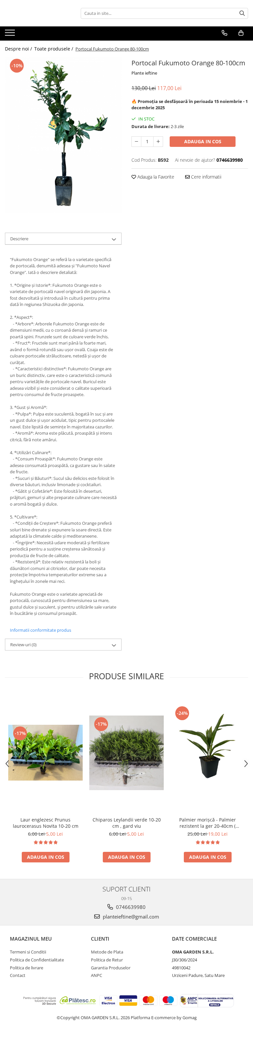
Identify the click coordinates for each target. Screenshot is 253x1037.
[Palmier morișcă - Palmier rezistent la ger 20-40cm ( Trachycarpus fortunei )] (207, 753)
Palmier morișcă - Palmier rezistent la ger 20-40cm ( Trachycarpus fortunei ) (207, 823)
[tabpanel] (63, 135)
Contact (17, 975)
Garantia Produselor (110, 968)
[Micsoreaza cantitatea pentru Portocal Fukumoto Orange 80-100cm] (136, 141)
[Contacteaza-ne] (224, 33)
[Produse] (10, 35)
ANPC (96, 975)
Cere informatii (205, 177)
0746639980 (130, 907)
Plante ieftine (144, 73)
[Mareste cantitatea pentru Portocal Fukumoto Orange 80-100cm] (158, 141)
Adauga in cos (202, 141)
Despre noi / (19, 49)
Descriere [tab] (19, 239)
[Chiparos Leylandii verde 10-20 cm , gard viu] (126, 753)
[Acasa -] (38, 13)
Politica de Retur (107, 960)
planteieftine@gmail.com (130, 916)
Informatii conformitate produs (40, 630)
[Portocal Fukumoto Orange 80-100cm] (63, 135)
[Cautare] (242, 13)
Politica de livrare (26, 968)
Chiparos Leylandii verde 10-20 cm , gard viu (127, 823)
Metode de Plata (107, 952)
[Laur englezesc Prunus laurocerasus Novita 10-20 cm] (45, 753)
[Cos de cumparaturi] (241, 33)
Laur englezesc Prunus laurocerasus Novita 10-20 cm (45, 823)
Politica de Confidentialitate (37, 960)
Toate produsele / (54, 49)
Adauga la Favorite (155, 177)
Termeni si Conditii (28, 952)
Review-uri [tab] (23, 645)
